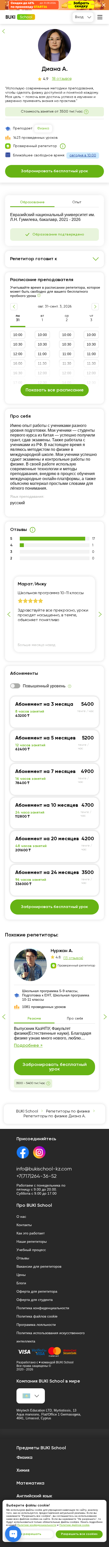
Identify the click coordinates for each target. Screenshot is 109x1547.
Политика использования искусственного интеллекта (50, 1337)
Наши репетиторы (31, 1241)
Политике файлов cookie (74, 1525)
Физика (43, 128)
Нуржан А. (62, 951)
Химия (22, 1470)
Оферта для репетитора (36, 1291)
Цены (21, 1275)
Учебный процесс (31, 1250)
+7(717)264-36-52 (36, 1176)
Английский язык (34, 1496)
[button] (103, 5)
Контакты (24, 1225)
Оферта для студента (34, 1300)
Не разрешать (30, 1534)
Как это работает (30, 1233)
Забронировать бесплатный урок (54, 19)
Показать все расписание (55, 390)
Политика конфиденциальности (42, 1308)
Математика (30, 1483)
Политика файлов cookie (37, 1316)
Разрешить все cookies (79, 1534)
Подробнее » (28, 1045)
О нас (21, 1217)
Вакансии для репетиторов (38, 1266)
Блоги (21, 1283)
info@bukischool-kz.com (44, 1169)
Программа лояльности (36, 1325)
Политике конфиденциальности (36, 1525)
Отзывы (22, 1258)
